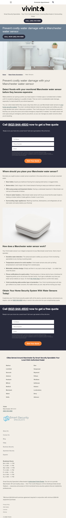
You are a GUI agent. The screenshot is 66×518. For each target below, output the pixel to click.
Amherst (8, 376)
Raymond (36, 372)
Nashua (8, 365)
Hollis (7, 397)
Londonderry (37, 390)
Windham (36, 379)
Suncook (8, 372)
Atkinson (36, 397)
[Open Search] (53, 2)
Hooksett (8, 379)
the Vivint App (35, 279)
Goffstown (37, 383)
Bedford (8, 386)
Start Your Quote (33, 161)
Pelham (36, 376)
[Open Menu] (11, 2)
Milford (8, 383)
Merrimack (9, 390)
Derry (35, 393)
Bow (35, 365)
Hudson (36, 386)
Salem (8, 393)
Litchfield (9, 369)
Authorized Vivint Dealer (36, 481)
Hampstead (37, 369)
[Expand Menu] (18, 12)
